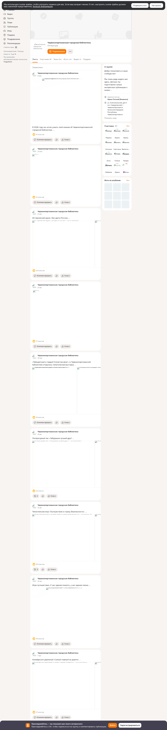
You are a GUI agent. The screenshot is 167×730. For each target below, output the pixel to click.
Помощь (20, 51)
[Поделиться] (56, 140)
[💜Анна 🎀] (125, 167)
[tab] (35, 59)
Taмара (126, 161)
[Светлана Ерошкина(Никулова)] (117, 144)
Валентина (126, 149)
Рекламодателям (10, 51)
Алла (109, 161)
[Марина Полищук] (108, 132)
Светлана (117, 149)
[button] (56, 51)
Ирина (117, 138)
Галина (117, 161)
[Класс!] (33, 134)
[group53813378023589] (34, 74)
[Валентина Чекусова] (125, 144)
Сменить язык (9, 47)
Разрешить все (140, 5)
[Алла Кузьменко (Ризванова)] (108, 155)
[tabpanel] (65, 393)
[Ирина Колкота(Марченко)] (117, 167)
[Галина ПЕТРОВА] (117, 155)
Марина (109, 138)
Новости (7, 54)
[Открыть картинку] (63, 243)
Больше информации (43, 6)
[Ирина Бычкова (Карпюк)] (117, 132)
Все (128, 126)
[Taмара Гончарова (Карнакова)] (125, 155)
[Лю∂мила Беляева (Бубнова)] (108, 167)
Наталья (108, 149)
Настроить (156, 5)
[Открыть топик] (65, 128)
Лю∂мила (108, 172)
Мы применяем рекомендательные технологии (15, 59)
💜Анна (126, 172)
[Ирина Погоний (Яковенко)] (125, 132)
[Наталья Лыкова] (108, 144)
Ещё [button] (12, 54)
